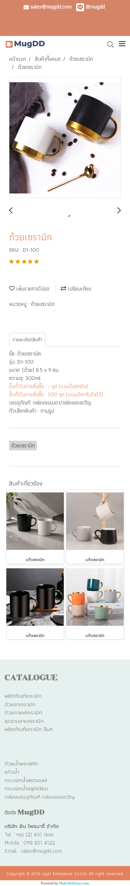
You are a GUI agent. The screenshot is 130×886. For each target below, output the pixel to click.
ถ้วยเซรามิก (42, 304)
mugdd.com (49, 850)
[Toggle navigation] (122, 44)
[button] (108, 44)
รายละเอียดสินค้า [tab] (27, 339)
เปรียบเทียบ (78, 288)
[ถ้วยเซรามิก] (65, 137)
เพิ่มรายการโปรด (32, 288)
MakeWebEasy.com (74, 883)
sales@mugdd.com (50, 6)
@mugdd (95, 6)
